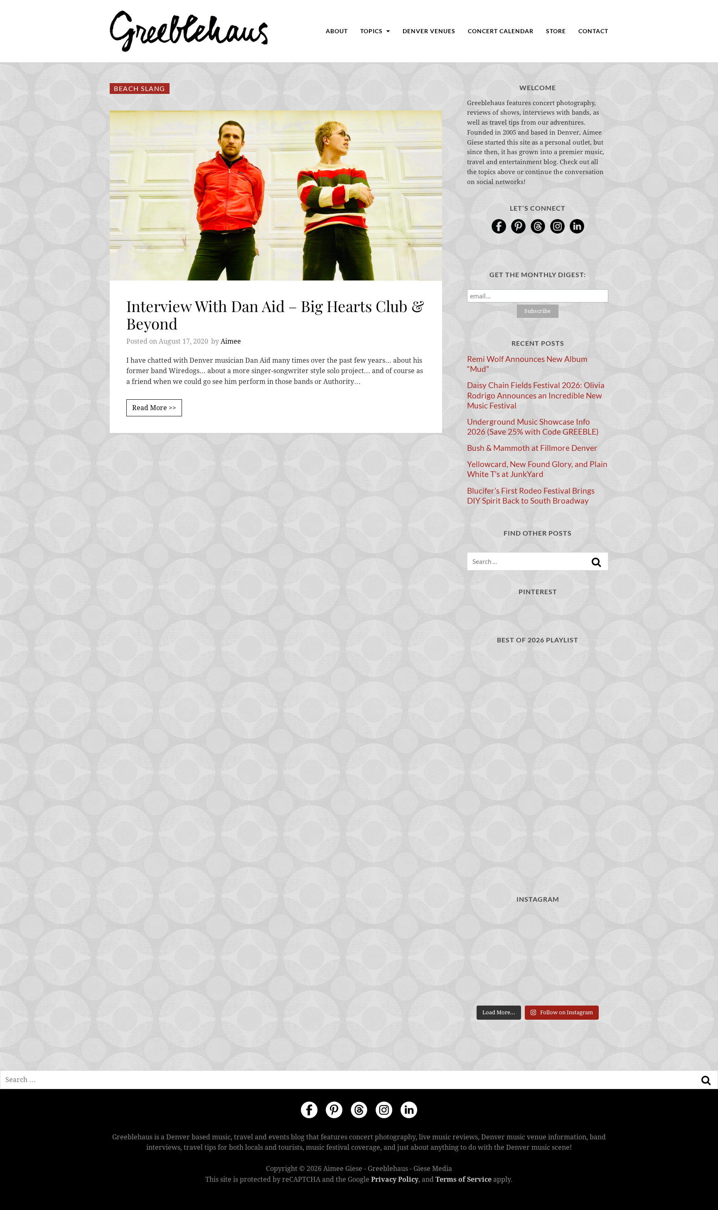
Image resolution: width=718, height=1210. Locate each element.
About (337, 30)
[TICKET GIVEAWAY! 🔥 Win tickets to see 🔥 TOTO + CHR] (537, 927)
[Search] (596, 562)
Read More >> (154, 408)
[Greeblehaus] (189, 31)
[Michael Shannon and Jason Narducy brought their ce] (489, 956)
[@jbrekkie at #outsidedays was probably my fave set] (586, 927)
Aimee (231, 341)
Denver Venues (429, 30)
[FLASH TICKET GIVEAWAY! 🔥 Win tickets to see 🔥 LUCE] (537, 956)
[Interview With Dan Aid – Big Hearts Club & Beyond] (276, 195)
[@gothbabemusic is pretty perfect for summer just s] (489, 927)
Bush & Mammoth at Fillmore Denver (532, 448)
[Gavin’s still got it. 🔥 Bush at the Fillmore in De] (586, 956)
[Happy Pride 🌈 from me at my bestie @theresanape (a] (586, 986)
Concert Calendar (501, 30)
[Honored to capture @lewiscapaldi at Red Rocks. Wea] (537, 986)
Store (556, 30)
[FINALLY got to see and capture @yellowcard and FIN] (489, 986)
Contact (593, 30)
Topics (372, 30)
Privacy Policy (394, 1179)
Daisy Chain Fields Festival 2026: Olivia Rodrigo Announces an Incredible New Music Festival (536, 395)
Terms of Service (463, 1179)
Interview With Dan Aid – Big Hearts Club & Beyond (275, 314)
